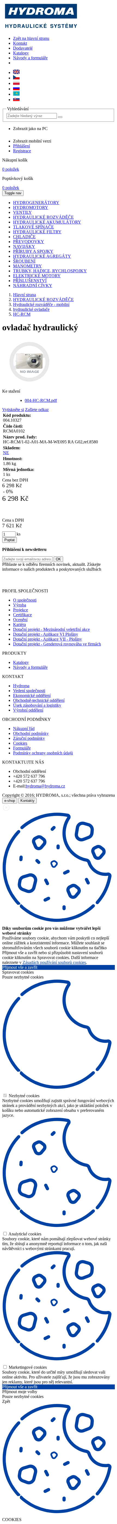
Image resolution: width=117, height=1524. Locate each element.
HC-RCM (21, 314)
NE (6, 452)
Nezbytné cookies (23, 1095)
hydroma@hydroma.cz (45, 786)
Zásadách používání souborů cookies (54, 962)
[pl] (16, 83)
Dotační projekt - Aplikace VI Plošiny (45, 634)
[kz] (16, 94)
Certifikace (22, 614)
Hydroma (21, 685)
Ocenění (20, 619)
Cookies (20, 743)
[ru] (16, 88)
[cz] (16, 78)
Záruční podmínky (29, 738)
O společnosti (24, 600)
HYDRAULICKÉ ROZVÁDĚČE (43, 299)
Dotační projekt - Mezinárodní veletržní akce (51, 629)
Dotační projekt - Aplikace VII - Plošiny (47, 639)
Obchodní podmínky (31, 733)
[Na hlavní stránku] (40, 29)
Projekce (20, 610)
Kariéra (19, 624)
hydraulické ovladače (31, 309)
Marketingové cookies (27, 1367)
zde (99, 581)
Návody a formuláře (30, 58)
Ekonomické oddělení (32, 695)
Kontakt (20, 43)
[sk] (16, 99)
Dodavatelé (23, 48)
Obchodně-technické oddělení (38, 700)
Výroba (19, 605)
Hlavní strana (24, 294)
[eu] (16, 72)
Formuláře (22, 748)
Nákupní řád (24, 728)
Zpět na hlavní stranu (31, 38)
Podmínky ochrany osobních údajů (43, 753)
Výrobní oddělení (28, 710)
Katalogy (21, 53)
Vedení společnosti (29, 690)
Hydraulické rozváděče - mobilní (41, 304)
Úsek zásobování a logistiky (37, 705)
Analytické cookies (24, 1234)
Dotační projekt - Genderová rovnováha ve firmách (57, 644)
